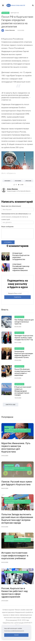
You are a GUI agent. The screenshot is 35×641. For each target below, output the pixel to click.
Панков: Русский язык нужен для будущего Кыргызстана (16, 483)
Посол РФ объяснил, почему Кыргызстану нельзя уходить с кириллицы (22, 372)
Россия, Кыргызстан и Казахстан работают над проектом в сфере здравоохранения (14, 592)
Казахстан (8, 572)
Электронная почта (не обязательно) (14, 214)
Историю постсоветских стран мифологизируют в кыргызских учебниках (14, 556)
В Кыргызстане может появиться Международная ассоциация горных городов (22, 391)
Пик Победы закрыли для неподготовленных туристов (24, 322)
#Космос (7, 180)
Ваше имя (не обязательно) (11, 206)
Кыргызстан (15, 12)
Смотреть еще (10, 404)
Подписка (17, 297)
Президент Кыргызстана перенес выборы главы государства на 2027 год (23, 338)
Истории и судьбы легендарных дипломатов (16, 430)
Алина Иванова (10, 30)
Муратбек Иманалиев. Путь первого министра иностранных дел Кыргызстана (15, 447)
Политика (5, 12)
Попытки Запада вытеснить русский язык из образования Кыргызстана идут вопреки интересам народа (17, 518)
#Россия (28, 180)
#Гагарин (18, 180)
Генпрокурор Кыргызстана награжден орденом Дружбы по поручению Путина (23, 354)
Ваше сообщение (7, 226)
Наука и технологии (21, 572)
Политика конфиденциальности (14, 631)
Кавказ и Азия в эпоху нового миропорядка (15, 469)
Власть (4, 309)
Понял (16, 635)
